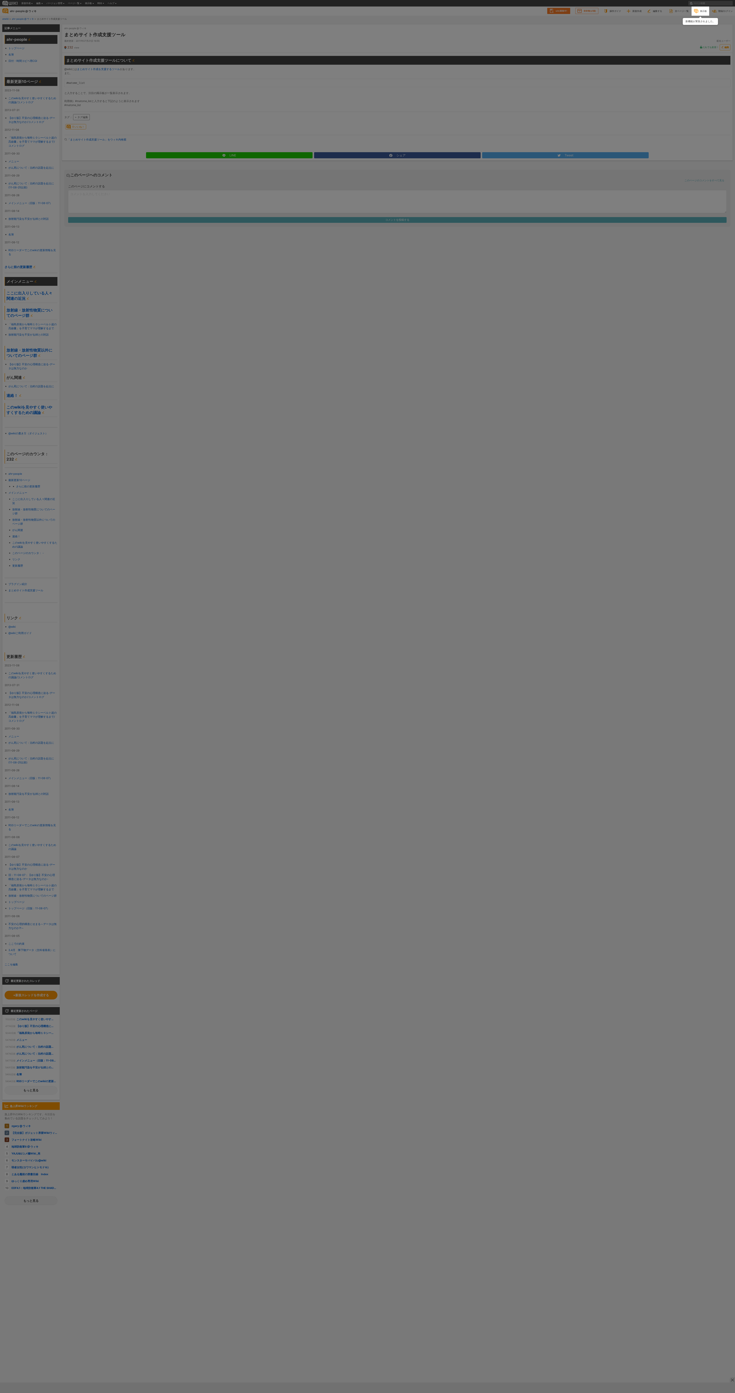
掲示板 (703, 11)
